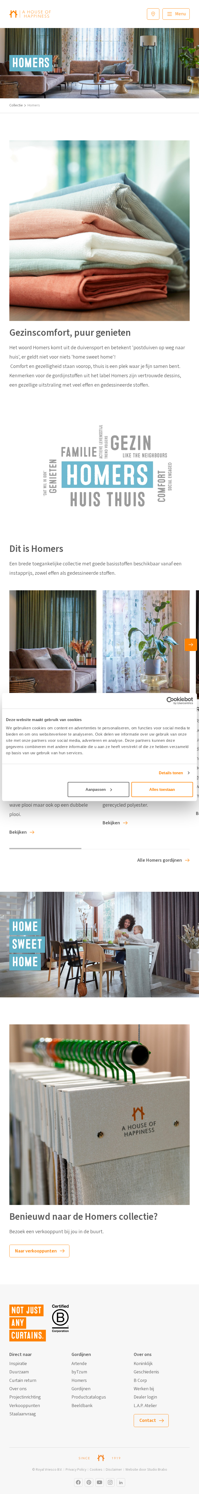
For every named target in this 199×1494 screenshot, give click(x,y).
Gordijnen (81, 1389)
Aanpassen (96, 789)
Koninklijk (143, 1364)
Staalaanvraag (22, 1414)
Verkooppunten (24, 1406)
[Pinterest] (89, 1482)
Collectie (16, 105)
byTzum (79, 1372)
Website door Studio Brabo (146, 1470)
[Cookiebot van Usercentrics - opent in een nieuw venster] (170, 701)
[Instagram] (78, 1482)
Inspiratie (18, 1364)
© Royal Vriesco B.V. (47, 1470)
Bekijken (18, 832)
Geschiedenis (146, 1372)
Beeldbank (82, 1406)
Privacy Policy (76, 1470)
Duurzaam (19, 1372)
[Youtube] (99, 1482)
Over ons (18, 1389)
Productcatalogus (89, 1397)
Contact (147, 1420)
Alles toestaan (162, 789)
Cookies (96, 1470)
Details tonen (171, 773)
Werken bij (144, 1389)
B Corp (140, 1380)
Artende (79, 1364)
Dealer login (145, 1397)
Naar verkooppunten (36, 1251)
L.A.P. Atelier (145, 1406)
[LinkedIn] (121, 1482)
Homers (79, 1380)
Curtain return (22, 1380)
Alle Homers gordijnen (159, 860)
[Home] (30, 13)
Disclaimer (114, 1470)
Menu (180, 14)
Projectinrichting (25, 1397)
